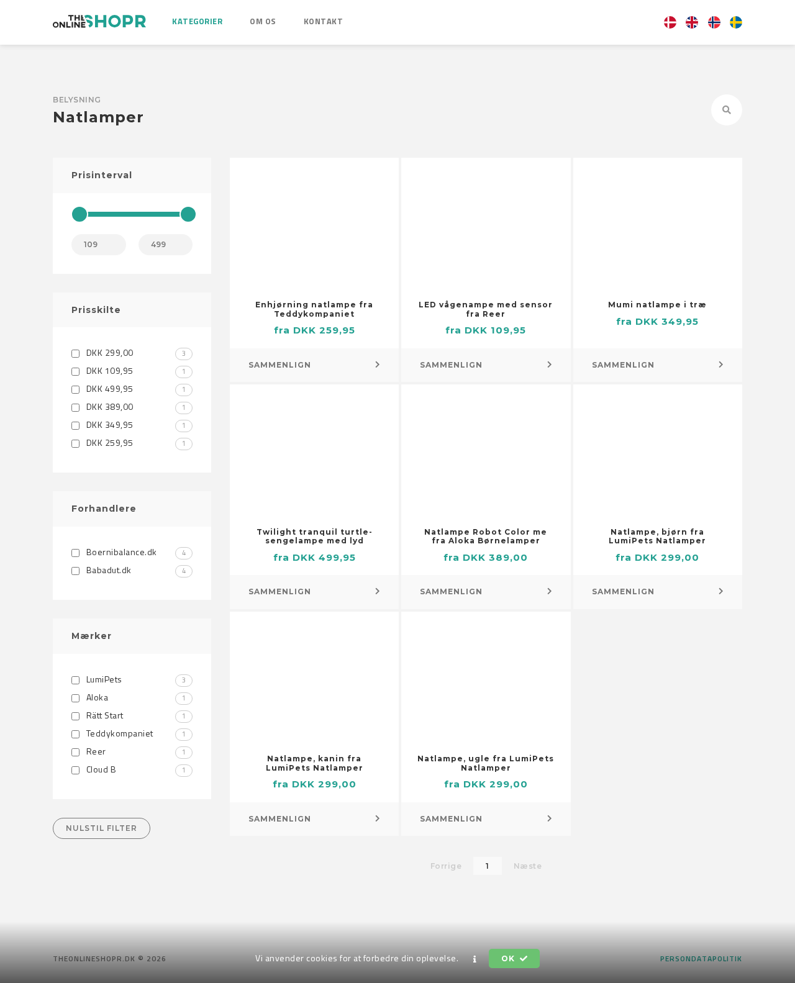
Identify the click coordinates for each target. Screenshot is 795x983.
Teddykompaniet (135, 733)
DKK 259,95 (135, 442)
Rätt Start (135, 715)
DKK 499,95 (135, 388)
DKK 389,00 (135, 406)
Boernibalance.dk (135, 551)
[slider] (79, 214)
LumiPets (135, 679)
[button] (475, 958)
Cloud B (135, 769)
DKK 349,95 (135, 424)
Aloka (135, 697)
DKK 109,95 (135, 370)
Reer (135, 751)
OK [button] (509, 958)
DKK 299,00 (135, 352)
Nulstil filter (101, 828)
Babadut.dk (135, 569)
